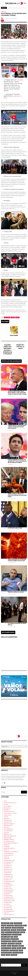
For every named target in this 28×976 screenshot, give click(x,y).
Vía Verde (6, 907)
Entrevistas (6, 820)
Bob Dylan (6, 808)
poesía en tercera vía (6, 952)
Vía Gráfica (6, 879)
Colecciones (7, 815)
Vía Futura (6, 878)
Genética (4, 945)
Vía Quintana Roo (8, 899)
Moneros (21, 945)
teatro (3, 955)
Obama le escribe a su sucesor (16, 592)
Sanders (17, 317)
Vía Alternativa (7, 860)
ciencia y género (5, 936)
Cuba (5, 816)
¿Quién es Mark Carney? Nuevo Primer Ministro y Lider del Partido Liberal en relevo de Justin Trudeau (17, 393)
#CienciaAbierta (5, 923)
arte (3, 927)
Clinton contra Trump (9, 813)
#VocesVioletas (18, 923)
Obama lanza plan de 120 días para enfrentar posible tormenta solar (17, 560)
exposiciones (11, 943)
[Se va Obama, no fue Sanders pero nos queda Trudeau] (14, 31)
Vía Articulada (7, 862)
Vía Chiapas (7, 865)
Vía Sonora (6, 906)
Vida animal (14, 955)
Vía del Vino (7, 867)
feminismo (18, 943)
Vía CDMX (6, 864)
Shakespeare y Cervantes (10, 851)
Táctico (5, 857)
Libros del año (7, 830)
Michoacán (6, 837)
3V (4, 804)
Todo (5, 858)
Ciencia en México (17, 934)
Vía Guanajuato (8, 881)
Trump (8, 955)
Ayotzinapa (8, 927)
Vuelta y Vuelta (7, 914)
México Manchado (8, 836)
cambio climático (6, 930)
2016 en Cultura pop (9, 802)
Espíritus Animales (8, 824)
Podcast (6, 844)
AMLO (25, 925)
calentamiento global (17, 927)
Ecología (20, 941)
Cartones (13, 930)
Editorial (6, 818)
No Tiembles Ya (8, 841)
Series (5, 850)
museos (14, 948)
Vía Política (3, 11)
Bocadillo (6, 809)
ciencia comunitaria (6, 934)
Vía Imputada (7, 885)
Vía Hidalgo (7, 883)
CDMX (3, 932)
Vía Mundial (7, 892)
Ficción (5, 827)
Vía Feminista (7, 876)
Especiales (6, 822)
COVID (16, 936)
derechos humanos (6, 941)
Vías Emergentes (8, 911)
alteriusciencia (18, 925)
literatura (14, 945)
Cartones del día (21, 930)
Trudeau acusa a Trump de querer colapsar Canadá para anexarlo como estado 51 (17, 427)
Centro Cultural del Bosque (12, 932)
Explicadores (7, 825)
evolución (4, 943)
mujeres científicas (6, 948)
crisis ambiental (5, 939)
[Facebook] (2, 783)
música (23, 948)
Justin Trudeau (7, 317)
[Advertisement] (14, 718)
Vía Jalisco (6, 886)
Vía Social (6, 904)
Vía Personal (7, 895)
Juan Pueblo (5, 18)
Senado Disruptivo (8, 848)
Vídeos (5, 913)
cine (12, 936)
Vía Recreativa (7, 900)
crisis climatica (14, 939)
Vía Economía (7, 871)
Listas (5, 832)
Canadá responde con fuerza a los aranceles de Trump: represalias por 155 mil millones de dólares (17, 461)
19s (5, 801)
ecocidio (14, 941)
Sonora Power (7, 853)
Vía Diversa (6, 869)
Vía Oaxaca (6, 893)
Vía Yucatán (7, 909)
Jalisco (9, 945)
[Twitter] (4, 783)
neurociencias (5, 950)
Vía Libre (6, 888)
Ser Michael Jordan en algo (15, 528)
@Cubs (17, 80)
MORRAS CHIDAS (8, 839)
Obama (12, 317)
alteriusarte (10, 925)
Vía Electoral (7, 874)
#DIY (12, 923)
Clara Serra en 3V (8, 811)
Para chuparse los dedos (10, 843)
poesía (20, 950)
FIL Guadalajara (8, 829)
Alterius (4, 925)
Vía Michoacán (7, 890)
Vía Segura (6, 902)
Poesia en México (14, 950)
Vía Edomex (7, 872)
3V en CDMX (7, 806)
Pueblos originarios (18, 952)
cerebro (23, 932)
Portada (6, 846)
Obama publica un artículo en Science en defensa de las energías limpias (17, 495)
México (18, 948)
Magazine (6, 834)
